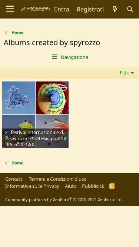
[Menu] (10, 9)
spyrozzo (18, 138)
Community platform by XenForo (64, 199)
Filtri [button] (124, 72)
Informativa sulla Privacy (32, 186)
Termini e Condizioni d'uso (58, 179)
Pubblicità (93, 186)
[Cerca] (130, 9)
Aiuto (71, 186)
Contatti (14, 179)
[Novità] (115, 9)
